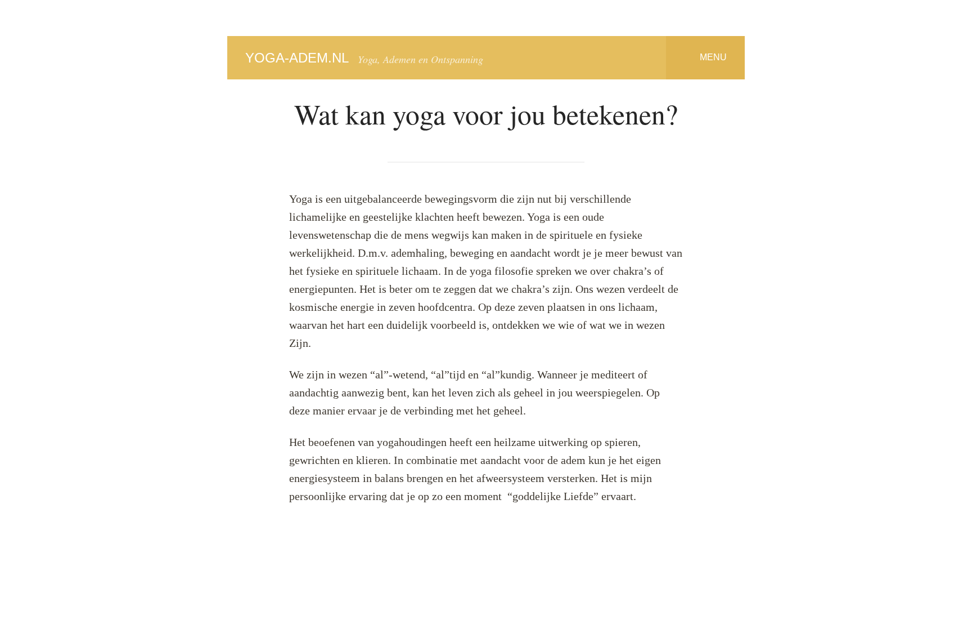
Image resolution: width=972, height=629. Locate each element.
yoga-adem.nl (297, 57)
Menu (713, 56)
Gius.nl (569, 551)
